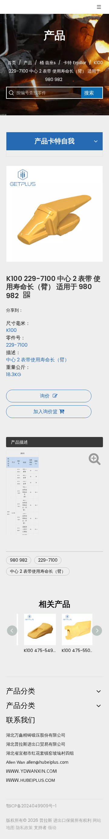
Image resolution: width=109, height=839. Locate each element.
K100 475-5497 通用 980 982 (35, 650)
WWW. (13, 780)
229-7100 (48, 560)
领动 (52, 828)
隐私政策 (24, 828)
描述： (13, 353)
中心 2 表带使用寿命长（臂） (38, 571)
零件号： (15, 338)
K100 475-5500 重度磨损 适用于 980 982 (73, 650)
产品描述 (19, 442)
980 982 (18, 560)
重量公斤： (18, 367)
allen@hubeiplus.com (47, 762)
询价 (45, 395)
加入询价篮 (45, 411)
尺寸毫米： (18, 323)
